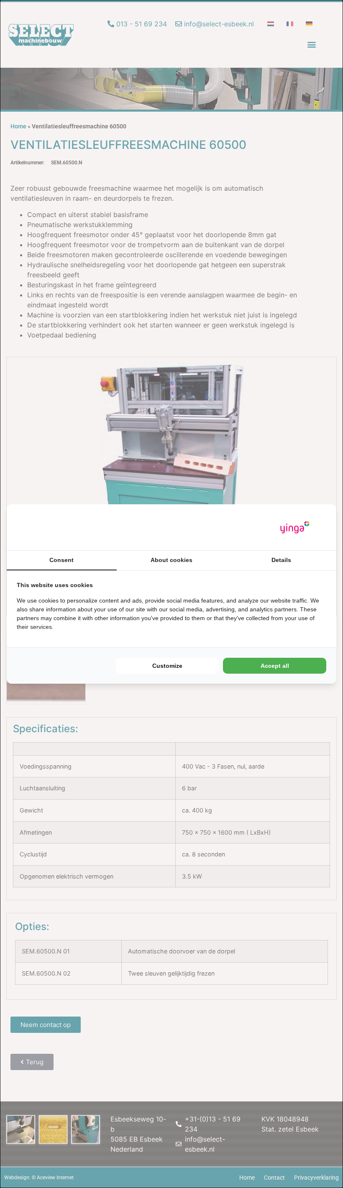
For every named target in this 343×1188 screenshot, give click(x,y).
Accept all (275, 665)
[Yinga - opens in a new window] (295, 527)
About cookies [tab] (171, 560)
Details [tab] (281, 560)
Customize (167, 665)
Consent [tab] (61, 560)
